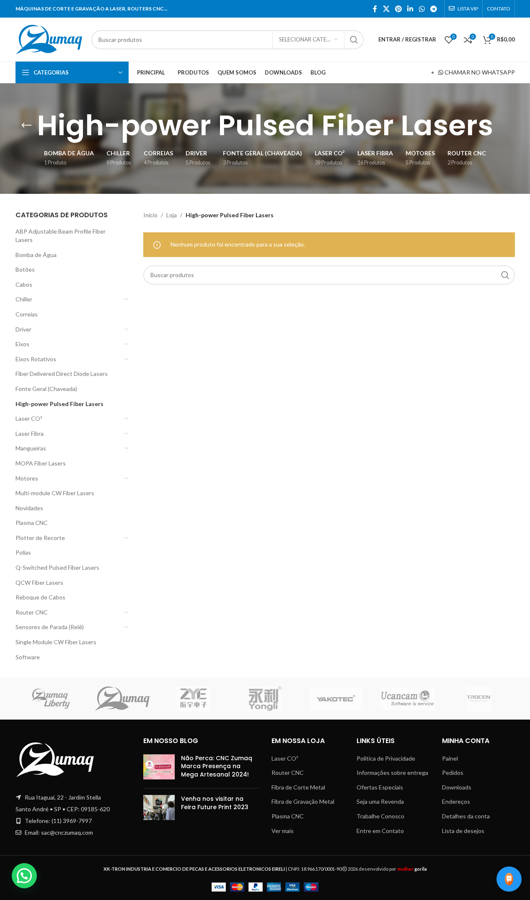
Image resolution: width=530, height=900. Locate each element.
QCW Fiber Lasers (39, 582)
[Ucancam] (407, 699)
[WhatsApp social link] (421, 9)
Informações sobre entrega (392, 772)
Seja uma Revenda (380, 801)
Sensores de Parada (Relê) (50, 626)
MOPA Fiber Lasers (41, 463)
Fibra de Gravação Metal (302, 801)
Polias (23, 552)
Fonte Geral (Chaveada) (46, 388)
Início (150, 215)
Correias (27, 314)
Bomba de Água (36, 254)
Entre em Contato (380, 830)
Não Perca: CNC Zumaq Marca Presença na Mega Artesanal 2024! (216, 766)
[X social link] (386, 9)
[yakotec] (336, 699)
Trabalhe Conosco (380, 816)
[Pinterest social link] (398, 9)
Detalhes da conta (466, 816)
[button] (24, 875)
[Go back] (26, 125)
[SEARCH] (354, 39)
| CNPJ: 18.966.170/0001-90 (222, 869)
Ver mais (282, 830)
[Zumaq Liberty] (51, 699)
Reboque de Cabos (40, 597)
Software (28, 657)
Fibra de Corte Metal (298, 787)
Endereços (456, 801)
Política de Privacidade (386, 758)
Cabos (24, 284)
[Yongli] (264, 699)
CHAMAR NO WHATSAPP (479, 72)
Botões (25, 269)
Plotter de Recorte (40, 537)
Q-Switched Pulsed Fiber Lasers (57, 567)
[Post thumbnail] (159, 768)
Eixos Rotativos (36, 359)
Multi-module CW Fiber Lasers (55, 492)
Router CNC (32, 612)
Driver (23, 329)
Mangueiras (31, 448)
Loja (171, 215)
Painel (450, 758)
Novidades (29, 508)
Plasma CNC (32, 522)
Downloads (456, 787)
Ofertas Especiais (380, 787)
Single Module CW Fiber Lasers (56, 641)
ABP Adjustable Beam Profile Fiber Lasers (61, 235)
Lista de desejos (463, 830)
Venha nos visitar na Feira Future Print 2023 (214, 803)
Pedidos (452, 772)
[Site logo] (49, 38)
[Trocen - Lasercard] (478, 699)
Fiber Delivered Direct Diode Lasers (62, 373)
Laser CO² (29, 418)
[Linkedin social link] (410, 9)
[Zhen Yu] (193, 699)
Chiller (24, 299)
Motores (27, 478)
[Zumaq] (122, 699)
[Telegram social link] (433, 9)
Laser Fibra (30, 433)
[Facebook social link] (375, 9)
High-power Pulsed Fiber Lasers (59, 403)
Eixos (22, 343)
